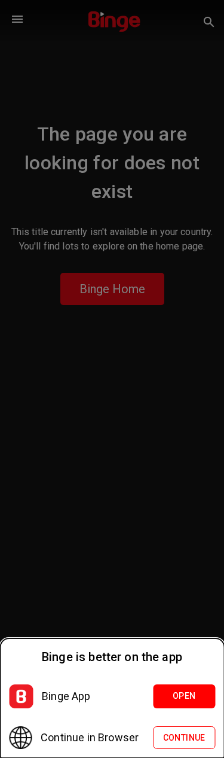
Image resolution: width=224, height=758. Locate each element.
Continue (184, 737)
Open (184, 696)
